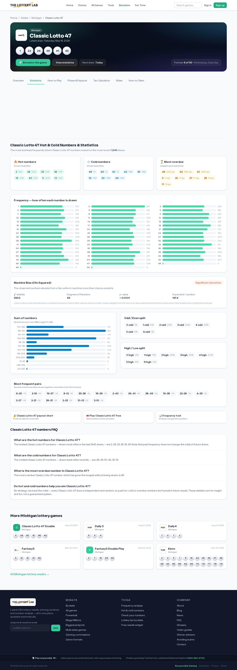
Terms (224, 665)
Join (55, 627)
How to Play (54, 80)
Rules (119, 80)
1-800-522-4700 (196, 658)
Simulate (124, 5)
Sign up (220, 5)
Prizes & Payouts (77, 80)
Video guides (184, 629)
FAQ (179, 620)
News (180, 615)
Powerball (71, 615)
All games (71, 610)
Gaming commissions (78, 634)
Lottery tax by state (132, 620)
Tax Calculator (101, 80)
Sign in (207, 5)
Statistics (35, 80)
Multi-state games (76, 629)
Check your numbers (133, 615)
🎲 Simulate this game (33, 62)
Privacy (214, 665)
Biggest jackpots (75, 625)
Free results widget (132, 625)
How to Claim (136, 80)
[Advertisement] (118, 112)
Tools (111, 5)
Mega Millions (73, 620)
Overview (18, 80)
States (82, 5)
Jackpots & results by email (23, 622)
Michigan (37, 17)
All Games (97, 5)
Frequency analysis (132, 605)
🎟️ (103, 417)
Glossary (181, 625)
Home (69, 5)
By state (70, 605)
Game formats (74, 639)
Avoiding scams (185, 639)
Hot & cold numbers (132, 610)
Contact (181, 644)
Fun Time (140, 5)
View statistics (65, 62)
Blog (179, 610)
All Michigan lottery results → (29, 574)
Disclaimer (204, 665)
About (180, 605)
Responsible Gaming (186, 665)
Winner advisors (186, 634)
